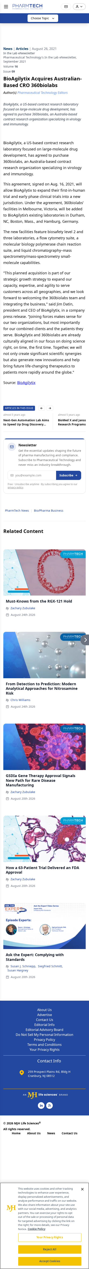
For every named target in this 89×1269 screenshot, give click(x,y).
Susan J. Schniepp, (23, 966)
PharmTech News (17, 510)
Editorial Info (44, 1024)
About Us (44, 1009)
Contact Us (44, 1019)
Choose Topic (40, 18)
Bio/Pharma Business (48, 510)
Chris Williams (20, 700)
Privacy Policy (44, 1039)
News (51, 1133)
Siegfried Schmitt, (50, 966)
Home (16, 1133)
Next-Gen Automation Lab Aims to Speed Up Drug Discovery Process (26, 422)
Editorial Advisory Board (44, 1029)
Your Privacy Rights (45, 1049)
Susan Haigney (17, 970)
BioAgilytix (26, 382)
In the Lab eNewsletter (19, 53)
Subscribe (66, 475)
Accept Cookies (49, 1261)
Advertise (44, 1014)
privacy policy (15, 487)
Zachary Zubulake (23, 608)
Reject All (49, 1249)
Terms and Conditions (44, 1044)
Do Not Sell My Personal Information (44, 1034)
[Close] (82, 1189)
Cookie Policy (36, 1229)
